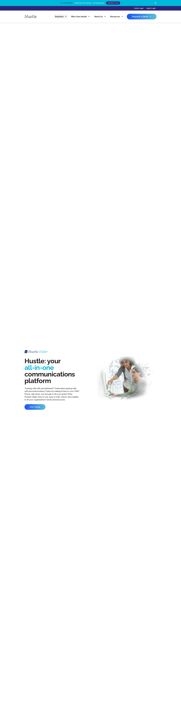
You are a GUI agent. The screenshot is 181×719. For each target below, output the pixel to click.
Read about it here (113, 3)
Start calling (35, 407)
